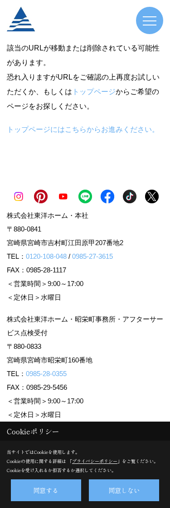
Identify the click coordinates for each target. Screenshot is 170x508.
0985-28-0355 (46, 373)
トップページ (94, 92)
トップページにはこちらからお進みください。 (83, 129)
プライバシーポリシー (94, 461)
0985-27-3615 (92, 256)
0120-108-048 (46, 256)
